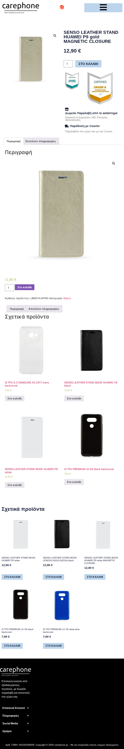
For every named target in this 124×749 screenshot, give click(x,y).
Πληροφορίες (10, 715)
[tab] (13, 141)
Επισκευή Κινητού (13, 708)
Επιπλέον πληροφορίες (41, 141)
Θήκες (67, 298)
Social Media (10, 723)
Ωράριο (7, 731)
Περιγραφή (14, 141)
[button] (15, 708)
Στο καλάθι (88, 64)
